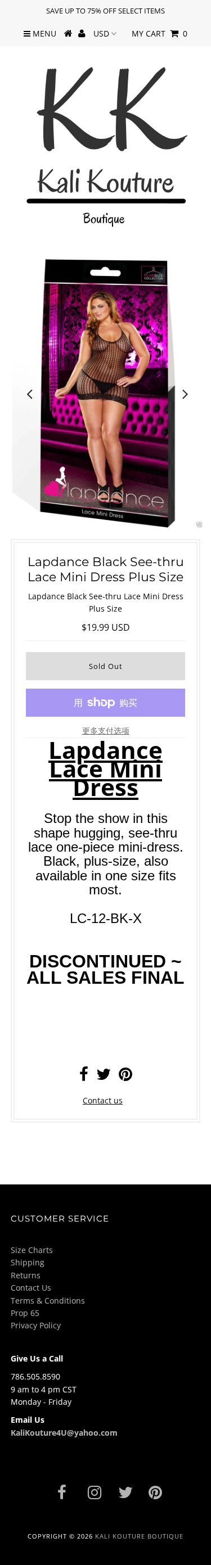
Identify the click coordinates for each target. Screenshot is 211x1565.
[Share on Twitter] (103, 1076)
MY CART (159, 33)
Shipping (27, 1262)
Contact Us (31, 1287)
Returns (26, 1275)
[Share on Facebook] (83, 1076)
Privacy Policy (36, 1325)
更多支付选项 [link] (105, 730)
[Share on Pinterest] (125, 1076)
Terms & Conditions (48, 1300)
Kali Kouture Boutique (139, 1536)
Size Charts (32, 1250)
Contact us (103, 1100)
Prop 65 (25, 1313)
